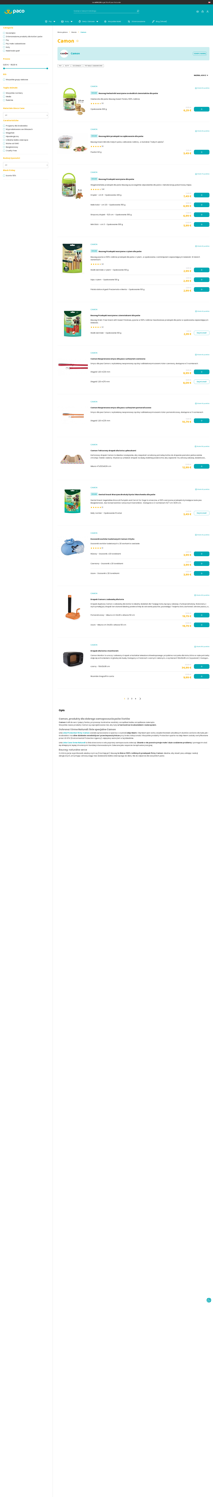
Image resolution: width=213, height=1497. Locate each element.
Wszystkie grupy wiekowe (17, 79)
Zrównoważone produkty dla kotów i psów (24, 36)
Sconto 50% (11, 175)
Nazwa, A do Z (200, 75)
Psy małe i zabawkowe (15, 43)
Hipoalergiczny (12, 136)
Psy (7, 40)
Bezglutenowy (12, 147)
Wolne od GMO (12, 143)
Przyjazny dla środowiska (16, 125)
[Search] (138, 11)
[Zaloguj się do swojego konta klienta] (198, 11)
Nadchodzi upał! (13, 50)
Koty (8, 47)
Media (8, 96)
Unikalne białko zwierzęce (17, 140)
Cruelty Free (11, 150)
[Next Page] (140, 698)
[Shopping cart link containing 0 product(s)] (202, 11)
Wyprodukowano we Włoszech (19, 129)
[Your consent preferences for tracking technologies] (209, 1493)
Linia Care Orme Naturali (74, 742)
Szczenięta (10, 33)
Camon (94, 86)
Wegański (10, 133)
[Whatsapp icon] (209, 1300)
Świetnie (9, 100)
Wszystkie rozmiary (14, 93)
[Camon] (77, 41)
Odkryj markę (200, 53)
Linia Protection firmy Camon (76, 733)
